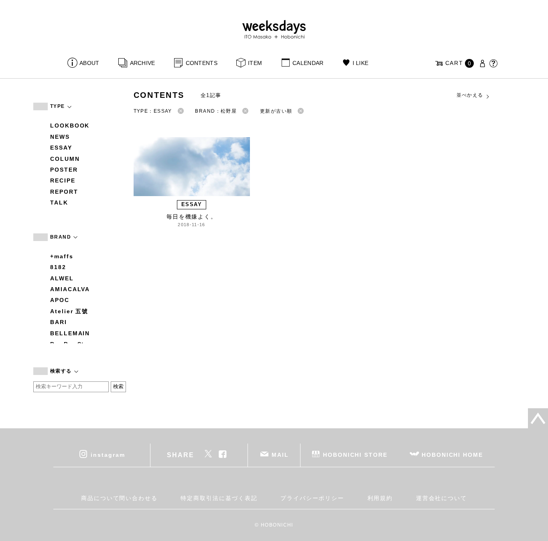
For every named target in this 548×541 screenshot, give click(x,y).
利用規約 (380, 498)
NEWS (60, 137)
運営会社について (441, 498)
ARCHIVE (142, 63)
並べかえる (470, 95)
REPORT (64, 191)
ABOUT (89, 63)
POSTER (64, 169)
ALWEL (62, 278)
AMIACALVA (70, 289)
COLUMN (65, 159)
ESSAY (61, 147)
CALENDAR (307, 63)
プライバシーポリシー (312, 498)
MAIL (280, 454)
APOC (59, 300)
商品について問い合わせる (119, 498)
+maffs (61, 256)
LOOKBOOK (69, 125)
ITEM (255, 63)
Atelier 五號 (69, 311)
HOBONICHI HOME (452, 454)
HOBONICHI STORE (355, 454)
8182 (58, 267)
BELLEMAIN (70, 333)
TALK (59, 202)
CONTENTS (201, 63)
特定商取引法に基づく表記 (219, 498)
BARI (58, 322)
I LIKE (360, 63)
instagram (108, 454)
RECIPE (62, 180)
